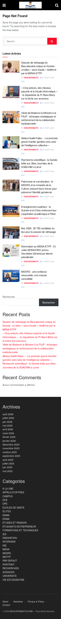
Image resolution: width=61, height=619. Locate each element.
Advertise (18, 601)
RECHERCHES (11, 568)
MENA (6, 549)
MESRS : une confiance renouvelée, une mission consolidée (34, 275)
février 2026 (9, 437)
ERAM (6, 519)
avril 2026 (8, 429)
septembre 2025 (11, 456)
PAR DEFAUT (10, 560)
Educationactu (31, 77)
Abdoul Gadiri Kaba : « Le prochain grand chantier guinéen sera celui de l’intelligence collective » (39, 141)
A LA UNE (8, 488)
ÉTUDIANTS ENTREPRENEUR (19, 526)
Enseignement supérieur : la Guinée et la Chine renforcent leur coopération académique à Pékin (38, 210)
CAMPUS (8, 496)
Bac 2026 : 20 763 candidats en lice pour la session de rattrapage (38, 230)
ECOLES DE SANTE (13, 507)
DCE (5, 500)
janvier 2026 (9, 440)
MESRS (7, 553)
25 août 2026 (48, 149)
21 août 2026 (48, 171)
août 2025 (8, 459)
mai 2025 (8, 471)
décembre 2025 (11, 444)
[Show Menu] (4, 5)
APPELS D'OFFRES (13, 492)
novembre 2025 (11, 448)
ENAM (6, 515)
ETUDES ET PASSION (15, 522)
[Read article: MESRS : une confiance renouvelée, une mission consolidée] (11, 276)
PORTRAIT (9, 564)
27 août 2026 (48, 77)
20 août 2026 (48, 196)
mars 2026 (8, 433)
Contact (6, 604)
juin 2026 (7, 421)
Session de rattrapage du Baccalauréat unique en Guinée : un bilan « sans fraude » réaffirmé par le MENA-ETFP (38, 68)
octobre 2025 (10, 452)
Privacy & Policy (36, 601)
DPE (5, 503)
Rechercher (9, 296)
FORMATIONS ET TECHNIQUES (20, 530)
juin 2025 (7, 467)
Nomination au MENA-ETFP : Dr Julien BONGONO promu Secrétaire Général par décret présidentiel (38, 252)
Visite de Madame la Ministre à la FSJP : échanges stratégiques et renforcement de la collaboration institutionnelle (38, 118)
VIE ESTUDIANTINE (13, 579)
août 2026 (8, 414)
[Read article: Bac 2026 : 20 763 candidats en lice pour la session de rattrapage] (11, 232)
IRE (4, 545)
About (5, 601)
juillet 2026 (8, 418)
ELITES (7, 511)
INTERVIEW (9, 541)
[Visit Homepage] (30, 5)
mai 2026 (8, 425)
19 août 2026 (48, 261)
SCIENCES (8, 572)
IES (4, 534)
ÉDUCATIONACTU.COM (21, 611)
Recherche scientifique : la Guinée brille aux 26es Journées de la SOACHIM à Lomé (39, 163)
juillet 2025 (8, 463)
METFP (7, 557)
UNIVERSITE (10, 575)
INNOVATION (10, 538)
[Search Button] (56, 5)
